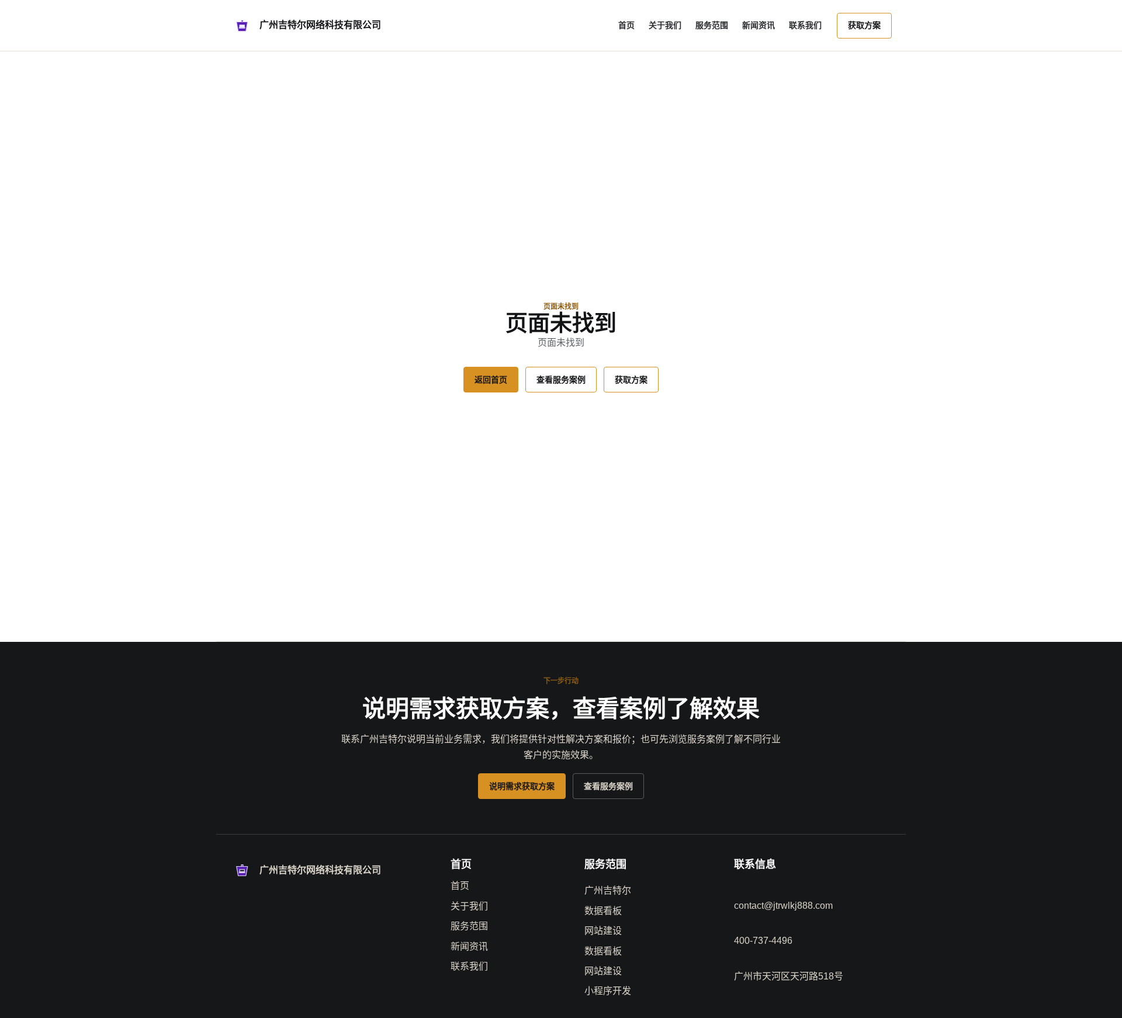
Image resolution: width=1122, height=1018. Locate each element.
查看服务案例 (561, 379)
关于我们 (665, 25)
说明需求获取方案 (522, 786)
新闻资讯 (758, 25)
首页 (626, 25)
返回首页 (491, 379)
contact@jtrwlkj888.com (783, 906)
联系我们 (805, 25)
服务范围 (711, 25)
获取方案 (864, 25)
